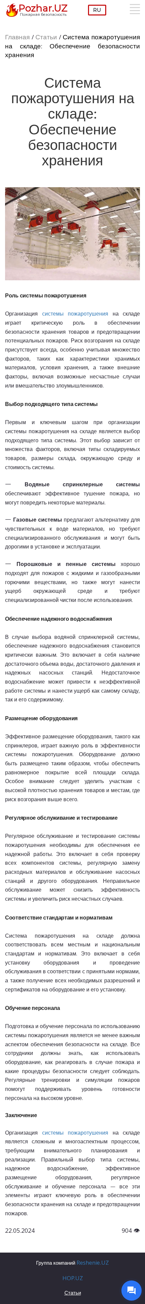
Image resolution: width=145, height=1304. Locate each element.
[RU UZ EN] (97, 10)
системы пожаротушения (75, 314)
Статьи (46, 38)
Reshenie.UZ (93, 1263)
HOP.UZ (72, 1279)
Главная (17, 38)
